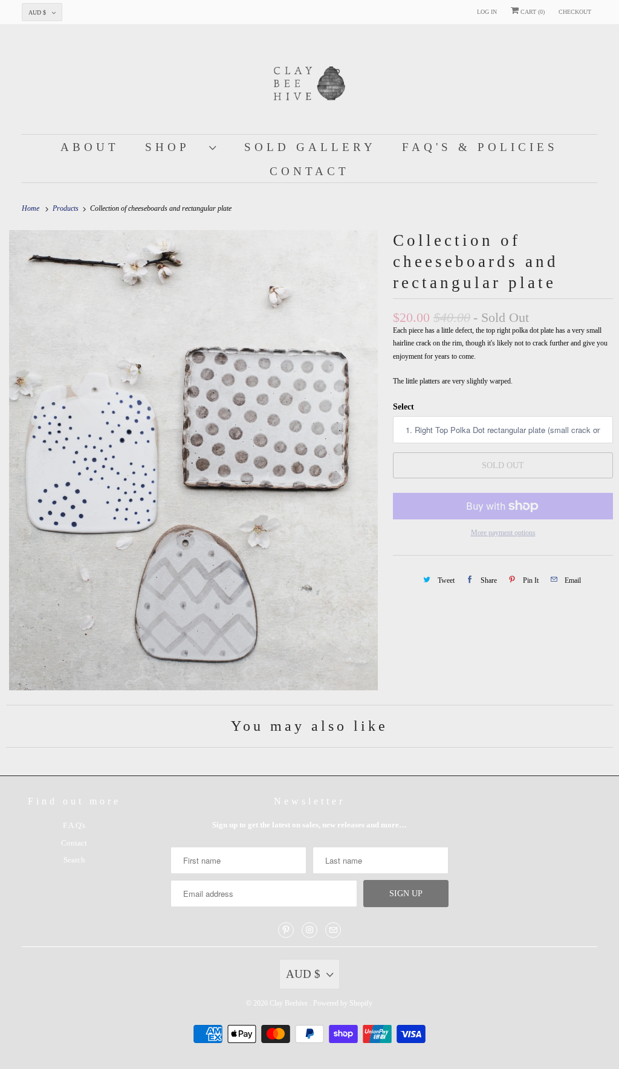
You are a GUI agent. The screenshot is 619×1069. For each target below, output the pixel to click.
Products (66, 208)
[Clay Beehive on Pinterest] (286, 930)
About (89, 147)
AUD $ (37, 12)
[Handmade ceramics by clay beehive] (193, 460)
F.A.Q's (74, 825)
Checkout (575, 11)
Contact (309, 171)
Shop (174, 147)
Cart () (532, 11)
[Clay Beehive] (310, 82)
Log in (487, 11)
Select (403, 406)
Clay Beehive (290, 1003)
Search (74, 859)
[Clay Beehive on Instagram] (309, 930)
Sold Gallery (310, 147)
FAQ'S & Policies (480, 147)
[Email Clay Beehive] (333, 930)
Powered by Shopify (342, 1003)
